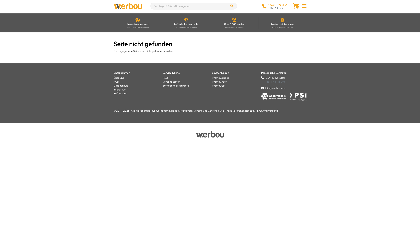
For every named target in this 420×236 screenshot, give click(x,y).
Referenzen (120, 93)
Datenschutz (121, 85)
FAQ (165, 77)
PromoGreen (219, 81)
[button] (304, 7)
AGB (116, 81)
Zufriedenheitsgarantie (176, 85)
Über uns (119, 77)
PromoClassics (220, 77)
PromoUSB (218, 85)
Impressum (120, 89)
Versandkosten (171, 81)
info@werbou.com (275, 88)
